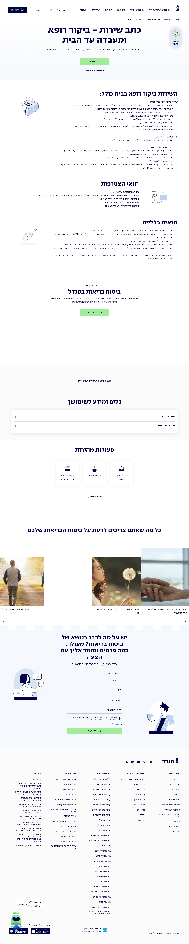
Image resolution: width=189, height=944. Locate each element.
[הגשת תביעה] (94, 473)
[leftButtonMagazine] (5, 621)
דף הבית (178, 20)
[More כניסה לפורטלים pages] (46, 10)
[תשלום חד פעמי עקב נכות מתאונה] (67, 473)
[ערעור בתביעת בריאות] (121, 473)
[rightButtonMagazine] (183, 621)
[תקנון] (113, 724)
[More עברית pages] (30, 10)
